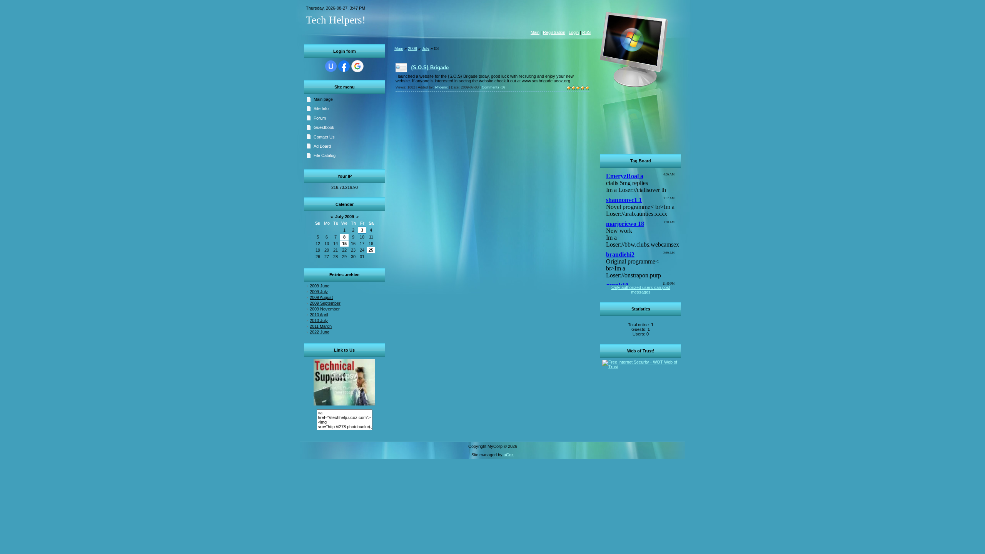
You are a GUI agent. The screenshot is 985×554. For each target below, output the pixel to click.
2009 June (319, 286)
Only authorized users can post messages (640, 289)
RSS (586, 32)
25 (371, 250)
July (425, 48)
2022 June (319, 332)
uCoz (509, 454)
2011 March (321, 326)
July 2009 (344, 216)
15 (344, 243)
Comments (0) (493, 87)
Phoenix (441, 87)
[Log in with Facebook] (344, 66)
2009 (412, 48)
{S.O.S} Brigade (430, 67)
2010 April (319, 314)
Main (535, 32)
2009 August (321, 297)
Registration (554, 32)
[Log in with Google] (357, 66)
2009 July (319, 291)
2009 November (325, 309)
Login (574, 32)
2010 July (319, 320)
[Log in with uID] (331, 66)
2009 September (325, 303)
